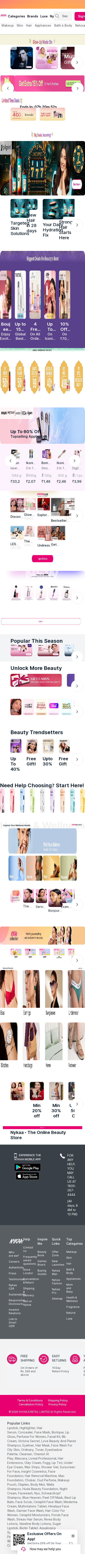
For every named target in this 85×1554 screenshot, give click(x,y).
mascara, (21, 1458)
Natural (70, 1312)
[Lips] (2, 801)
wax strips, (32, 1467)
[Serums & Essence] (52, 801)
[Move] (14, 869)
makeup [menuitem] (8, 25)
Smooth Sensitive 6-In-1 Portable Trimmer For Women (46, 468)
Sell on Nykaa (27, 1303)
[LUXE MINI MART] (17, 505)
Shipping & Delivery (28, 1292)
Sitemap (57, 1298)
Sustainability (17, 1294)
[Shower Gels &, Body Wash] (72, 801)
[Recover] (71, 869)
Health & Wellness (72, 1299)
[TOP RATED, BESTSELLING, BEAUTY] (79, 377)
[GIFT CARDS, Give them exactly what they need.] (36, 680)
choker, (30, 1480)
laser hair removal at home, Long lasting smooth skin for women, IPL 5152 (15, 468)
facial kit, (54, 1436)
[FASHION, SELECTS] (17, 1091)
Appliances (73, 1278)
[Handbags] (31, 1046)
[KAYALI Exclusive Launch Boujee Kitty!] (5, 295)
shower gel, (50, 1467)
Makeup (71, 1251)
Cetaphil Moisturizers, (35, 1515)
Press (12, 1273)
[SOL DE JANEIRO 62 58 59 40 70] (35, 295)
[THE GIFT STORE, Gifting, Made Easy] (28, 707)
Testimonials (17, 1279)
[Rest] (52, 869)
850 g (62, 475)
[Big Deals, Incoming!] (42, 133)
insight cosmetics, (34, 1471)
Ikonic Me (30, 463)
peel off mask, (53, 1497)
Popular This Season (36, 641)
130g (47, 475)
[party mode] (42, 39)
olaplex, (24, 1484)
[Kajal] (42, 801)
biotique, (58, 1432)
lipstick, (13, 1428)
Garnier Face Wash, (30, 1510)
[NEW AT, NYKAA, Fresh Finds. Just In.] (53, 707)
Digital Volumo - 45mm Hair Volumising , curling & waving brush (77, 468)
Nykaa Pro (56, 1291)
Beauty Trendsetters (36, 732)
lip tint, (57, 1463)
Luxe (69, 1318)
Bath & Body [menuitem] (63, 25)
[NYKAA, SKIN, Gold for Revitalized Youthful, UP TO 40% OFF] (15, 953)
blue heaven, (32, 1497)
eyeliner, (28, 1445)
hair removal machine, (41, 1476)
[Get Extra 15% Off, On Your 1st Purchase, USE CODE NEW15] (42, 83)
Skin (69, 1257)
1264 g (16, 475)
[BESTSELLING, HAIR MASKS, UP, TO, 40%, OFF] (64, 377)
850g (32, 475)
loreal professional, (43, 1458)
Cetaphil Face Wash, (48, 1502)
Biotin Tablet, (29, 1528)
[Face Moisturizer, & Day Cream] (62, 801)
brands (32, 16)
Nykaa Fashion (57, 1281)
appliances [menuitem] (43, 25)
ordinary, (27, 1449)
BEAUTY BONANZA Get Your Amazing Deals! (37, 4)
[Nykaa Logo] (3, 15)
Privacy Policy (57, 1404)
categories (16, 16)
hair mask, (43, 1445)
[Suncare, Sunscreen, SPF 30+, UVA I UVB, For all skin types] (82, 801)
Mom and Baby (69, 1288)
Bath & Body (70, 1271)
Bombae (45, 463)
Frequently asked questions (30, 1260)
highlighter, (28, 1428)
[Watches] (8, 1046)
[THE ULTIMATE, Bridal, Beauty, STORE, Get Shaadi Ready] (41, 707)
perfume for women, (32, 1436)
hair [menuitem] (29, 25)
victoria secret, (29, 1441)
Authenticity (16, 1267)
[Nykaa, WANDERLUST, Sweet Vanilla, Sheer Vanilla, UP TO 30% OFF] (59, 953)
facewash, (25, 1493)
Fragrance (73, 1306)
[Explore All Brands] (42, 562)
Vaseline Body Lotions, (35, 1523)
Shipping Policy (58, 1400)
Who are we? (14, 1254)
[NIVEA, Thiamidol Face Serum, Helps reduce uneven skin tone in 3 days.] (41, 593)
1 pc (79, 475)
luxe (44, 16)
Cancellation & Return (31, 1280)
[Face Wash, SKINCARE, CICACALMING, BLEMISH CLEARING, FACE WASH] (32, 801)
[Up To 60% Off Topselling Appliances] (42, 425)
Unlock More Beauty (36, 668)
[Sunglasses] (54, 993)
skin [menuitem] (20, 25)
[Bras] (8, 993)
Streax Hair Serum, (29, 1519)
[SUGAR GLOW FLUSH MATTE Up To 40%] (15, 746)
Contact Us (28, 1249)
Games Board (42, 1263)
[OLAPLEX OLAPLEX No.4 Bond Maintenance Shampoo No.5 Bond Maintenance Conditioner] (64, 746)
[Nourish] (33, 869)
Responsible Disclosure (17, 1302)
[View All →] (42, 623)
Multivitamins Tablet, (32, 1506)
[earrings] (31, 993)
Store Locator (28, 1271)
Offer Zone (55, 1253)
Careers (14, 1261)
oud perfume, (47, 1480)
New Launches (58, 1263)
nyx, (37, 1493)
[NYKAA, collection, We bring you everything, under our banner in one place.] (42, 936)
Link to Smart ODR (13, 1322)
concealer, (26, 1432)
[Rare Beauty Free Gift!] (32, 746)
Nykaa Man (56, 1272)
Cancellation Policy (31, 1404)
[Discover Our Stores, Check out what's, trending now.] (15, 707)
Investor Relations (15, 1311)
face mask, (42, 1432)
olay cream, (33, 1463)
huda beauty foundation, (40, 1489)
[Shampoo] (22, 801)
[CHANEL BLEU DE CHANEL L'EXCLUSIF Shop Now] (21, 58)
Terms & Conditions (30, 1400)
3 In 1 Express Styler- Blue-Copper (31, 468)
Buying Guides (42, 1272)
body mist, (38, 1484)
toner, (39, 1449)
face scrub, (24, 1502)
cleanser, (26, 1454)
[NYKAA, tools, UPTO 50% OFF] (30, 953)
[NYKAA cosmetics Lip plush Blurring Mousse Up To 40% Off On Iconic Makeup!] (50, 295)
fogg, (47, 1463)
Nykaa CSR (13, 1286)
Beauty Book (41, 1253)
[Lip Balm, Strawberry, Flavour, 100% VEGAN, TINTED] (12, 801)
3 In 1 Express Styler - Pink (62, 468)
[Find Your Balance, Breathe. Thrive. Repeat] (52, 842)
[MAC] (58, 533)
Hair (68, 1263)
